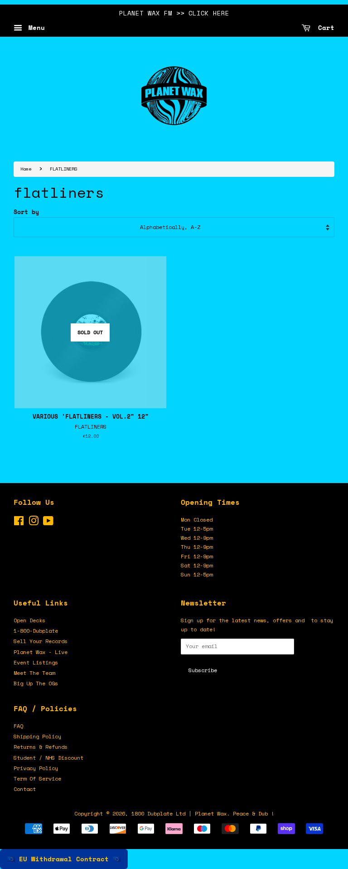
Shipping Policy (37, 736)
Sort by (26, 212)
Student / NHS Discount (48, 758)
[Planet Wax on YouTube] (48, 523)
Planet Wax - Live (41, 652)
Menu (34, 27)
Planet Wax (211, 813)
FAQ (18, 726)
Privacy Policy (36, 768)
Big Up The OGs (36, 683)
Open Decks (29, 620)
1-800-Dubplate (36, 631)
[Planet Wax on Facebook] (19, 523)
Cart (324, 27)
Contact (25, 789)
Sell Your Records (41, 641)
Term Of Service (37, 778)
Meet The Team (34, 673)
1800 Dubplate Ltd (158, 813)
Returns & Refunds (41, 747)
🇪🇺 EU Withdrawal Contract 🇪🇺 (64, 859)
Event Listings (36, 662)
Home (25, 168)
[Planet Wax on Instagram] (34, 523)
